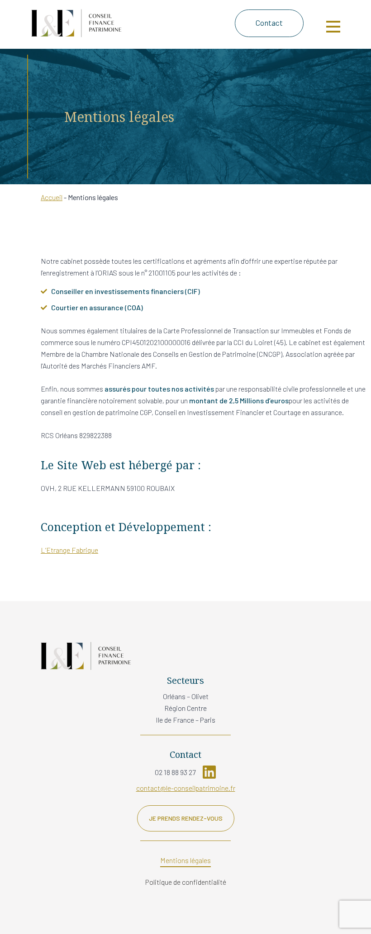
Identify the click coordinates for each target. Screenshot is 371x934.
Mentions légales (185, 860)
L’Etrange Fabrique (69, 550)
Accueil (51, 197)
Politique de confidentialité (185, 882)
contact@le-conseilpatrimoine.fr (185, 788)
